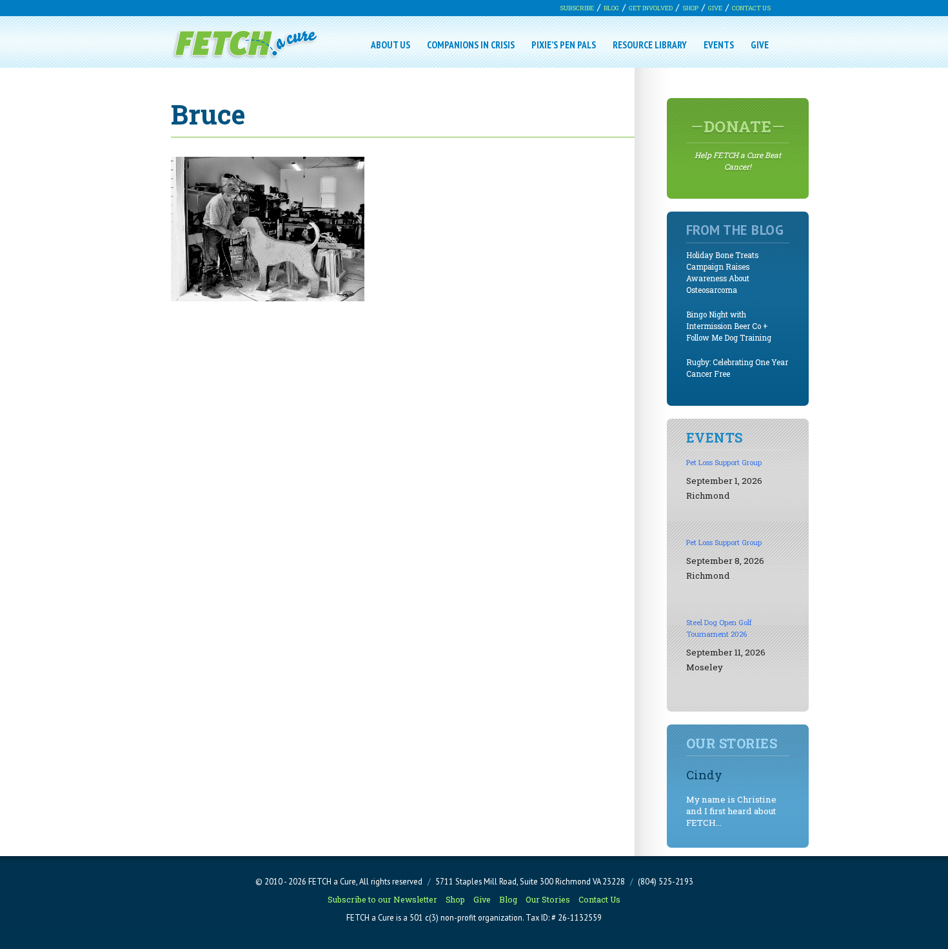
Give (715, 8)
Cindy (704, 774)
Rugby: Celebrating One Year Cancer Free (737, 368)
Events (719, 44)
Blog (611, 8)
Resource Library (650, 44)
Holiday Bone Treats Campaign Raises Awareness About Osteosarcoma (722, 272)
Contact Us (751, 8)
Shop (690, 8)
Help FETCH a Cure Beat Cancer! (738, 144)
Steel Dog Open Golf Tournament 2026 (719, 628)
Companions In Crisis (471, 44)
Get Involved (651, 8)
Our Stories (548, 899)
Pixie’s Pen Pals (563, 44)
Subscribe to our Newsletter (382, 899)
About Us (390, 44)
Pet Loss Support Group (724, 462)
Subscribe (577, 8)
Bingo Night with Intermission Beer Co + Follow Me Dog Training (728, 326)
